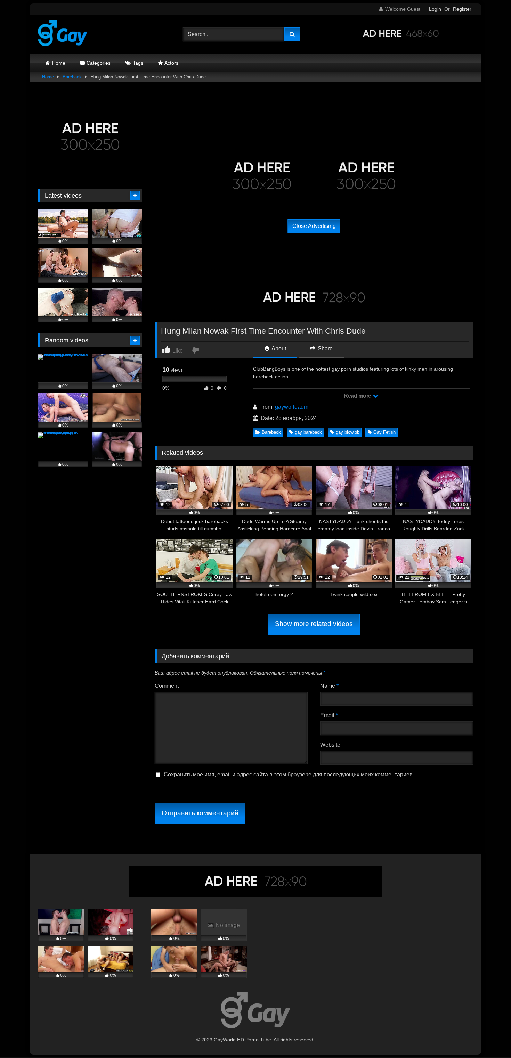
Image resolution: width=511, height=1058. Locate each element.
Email (329, 715)
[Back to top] (489, 1037)
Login (435, 9)
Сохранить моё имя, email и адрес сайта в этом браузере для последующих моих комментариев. (289, 774)
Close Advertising (314, 226)
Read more (358, 396)
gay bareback (308, 432)
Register (462, 9)
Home (58, 63)
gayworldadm (291, 407)
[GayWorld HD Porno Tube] (62, 34)
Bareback (72, 77)
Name (329, 686)
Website (330, 745)
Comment (167, 686)
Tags (138, 63)
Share (324, 349)
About (278, 349)
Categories (99, 63)
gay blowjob (347, 432)
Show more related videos (314, 623)
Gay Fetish (384, 432)
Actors (171, 63)
